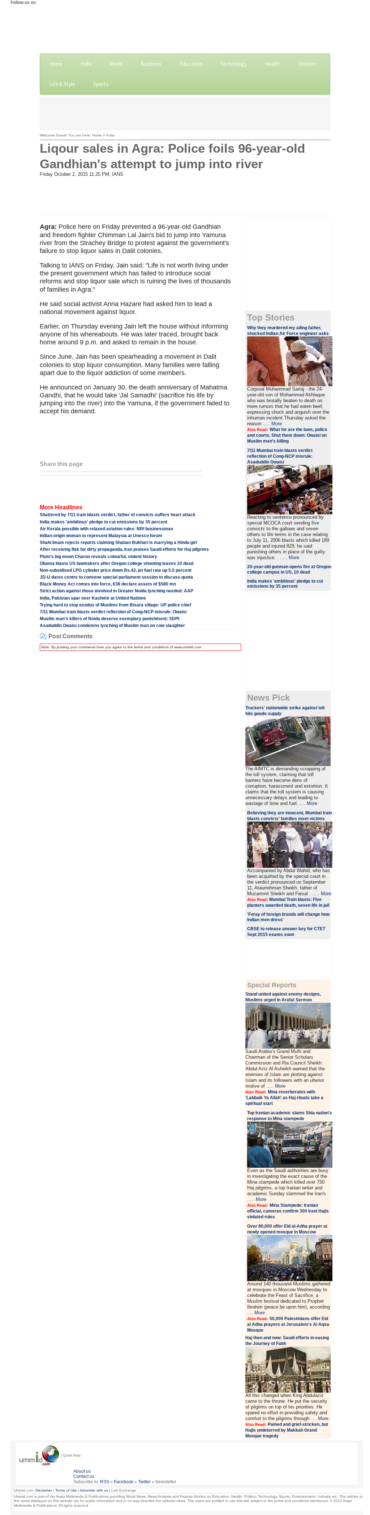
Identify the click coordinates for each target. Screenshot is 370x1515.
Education (191, 63)
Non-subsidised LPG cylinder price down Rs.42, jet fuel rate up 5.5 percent (116, 570)
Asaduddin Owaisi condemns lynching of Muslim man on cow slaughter (112, 625)
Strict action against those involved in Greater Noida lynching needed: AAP (116, 590)
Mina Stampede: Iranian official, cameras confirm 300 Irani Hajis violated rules (288, 1211)
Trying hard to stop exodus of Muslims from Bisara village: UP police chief (115, 605)
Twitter (144, 1481)
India (86, 63)
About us (82, 1471)
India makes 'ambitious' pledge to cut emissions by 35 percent (103, 521)
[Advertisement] (185, 112)
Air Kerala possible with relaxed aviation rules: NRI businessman (106, 528)
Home (56, 63)
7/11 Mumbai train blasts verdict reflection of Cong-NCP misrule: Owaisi (113, 611)
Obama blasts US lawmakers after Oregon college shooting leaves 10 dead (116, 563)
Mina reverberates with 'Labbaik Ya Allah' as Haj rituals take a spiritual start (284, 1097)
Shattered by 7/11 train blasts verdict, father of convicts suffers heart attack (117, 514)
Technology (233, 63)
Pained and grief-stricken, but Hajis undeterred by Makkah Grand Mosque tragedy (286, 1430)
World (115, 63)
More (276, 423)
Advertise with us (94, 1490)
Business (151, 63)
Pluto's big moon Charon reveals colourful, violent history (98, 556)
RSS (104, 1481)
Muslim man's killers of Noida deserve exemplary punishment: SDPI (109, 618)
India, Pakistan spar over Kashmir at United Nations (93, 598)
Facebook (123, 1481)
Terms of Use (66, 1490)
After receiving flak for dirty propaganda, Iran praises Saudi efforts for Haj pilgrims (124, 549)
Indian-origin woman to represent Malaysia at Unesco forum (101, 535)
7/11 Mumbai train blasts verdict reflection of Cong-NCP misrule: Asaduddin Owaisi (280, 456)
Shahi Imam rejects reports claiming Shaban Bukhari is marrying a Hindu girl (118, 542)
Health (272, 63)
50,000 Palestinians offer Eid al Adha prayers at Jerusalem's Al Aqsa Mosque (288, 1324)
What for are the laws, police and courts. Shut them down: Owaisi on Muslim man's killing (287, 435)
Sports (100, 83)
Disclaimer (43, 1490)
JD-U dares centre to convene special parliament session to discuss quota (116, 577)
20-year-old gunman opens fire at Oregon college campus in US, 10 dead (289, 569)
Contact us (83, 1476)
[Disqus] (139, 747)
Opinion (306, 63)
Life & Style (62, 83)
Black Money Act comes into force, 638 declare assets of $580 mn (108, 584)
